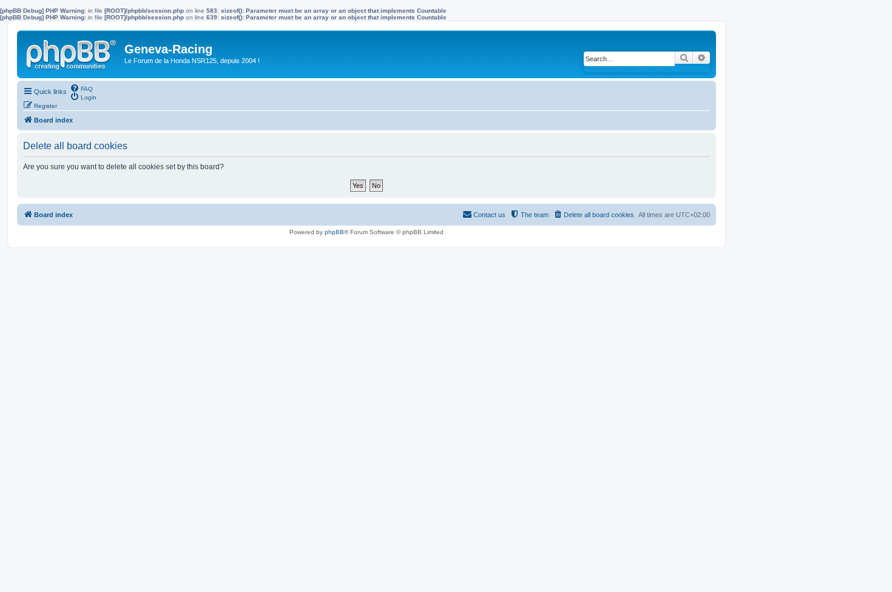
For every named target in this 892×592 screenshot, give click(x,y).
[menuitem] (81, 88)
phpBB (334, 232)
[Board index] (72, 52)
